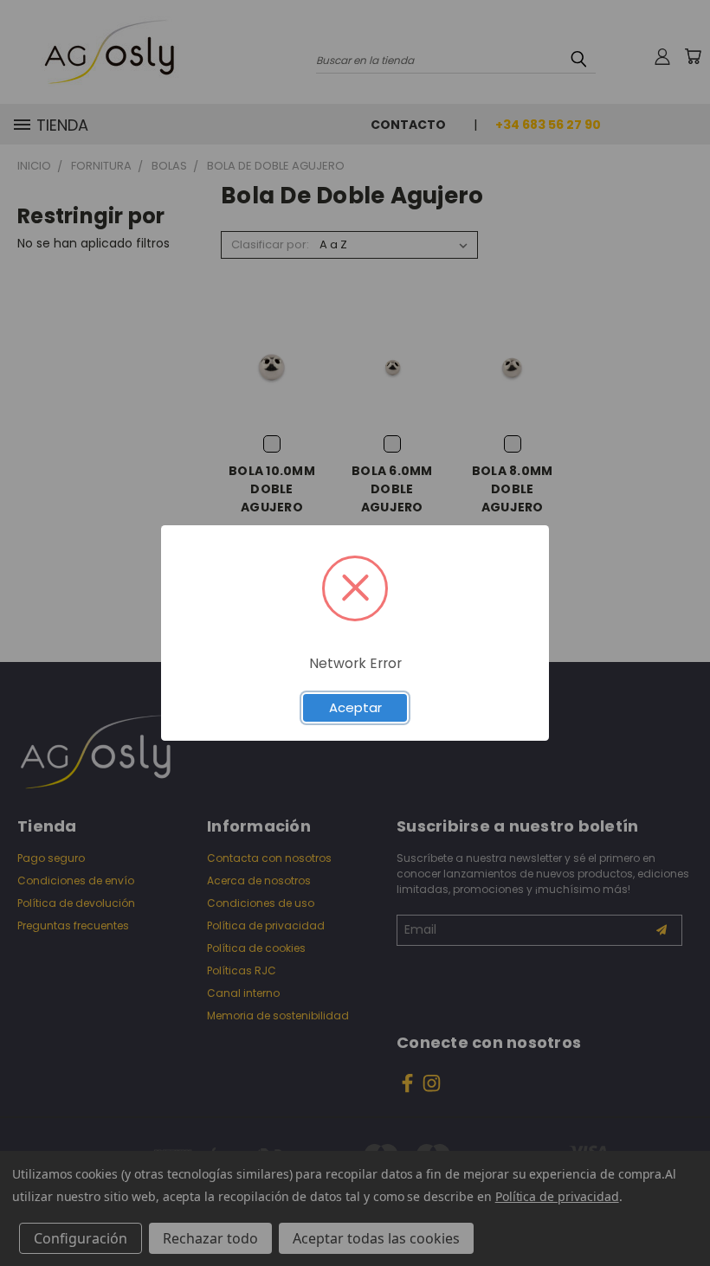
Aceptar (355, 707)
